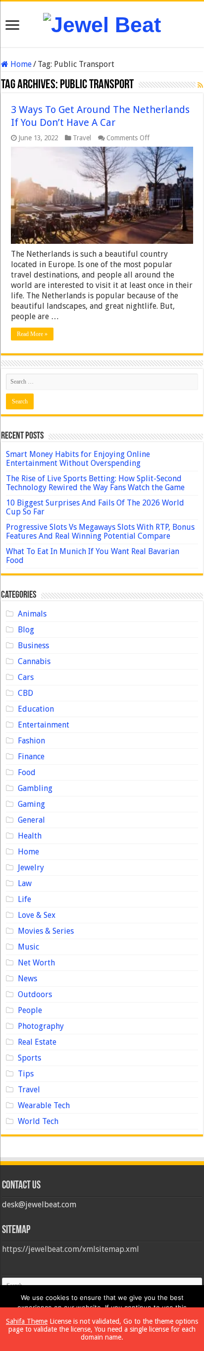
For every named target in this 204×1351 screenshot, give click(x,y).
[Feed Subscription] (200, 85)
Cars (26, 677)
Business (33, 645)
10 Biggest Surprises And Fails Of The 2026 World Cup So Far (95, 507)
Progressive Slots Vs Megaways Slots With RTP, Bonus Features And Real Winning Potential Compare (100, 531)
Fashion (31, 740)
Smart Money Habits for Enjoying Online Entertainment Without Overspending (78, 459)
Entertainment (43, 725)
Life (24, 899)
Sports (29, 1058)
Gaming (31, 804)
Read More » (32, 334)
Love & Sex (36, 915)
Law (25, 883)
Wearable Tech (44, 1105)
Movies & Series (46, 931)
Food (27, 772)
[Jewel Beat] (102, 23)
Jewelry (31, 867)
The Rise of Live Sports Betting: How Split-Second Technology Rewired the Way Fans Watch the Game (95, 483)
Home (20, 64)
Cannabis (34, 661)
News (27, 978)
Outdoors (35, 994)
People (30, 1010)
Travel (82, 138)
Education (36, 709)
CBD (25, 693)
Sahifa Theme (27, 1321)
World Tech (38, 1121)
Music (28, 947)
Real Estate (37, 1042)
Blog (26, 629)
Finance (31, 756)
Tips (26, 1073)
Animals (32, 614)
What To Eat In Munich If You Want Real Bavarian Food (92, 556)
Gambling (35, 788)
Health (30, 836)
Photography (41, 1026)
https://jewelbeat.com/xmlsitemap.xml (70, 1249)
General (31, 820)
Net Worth (36, 962)
